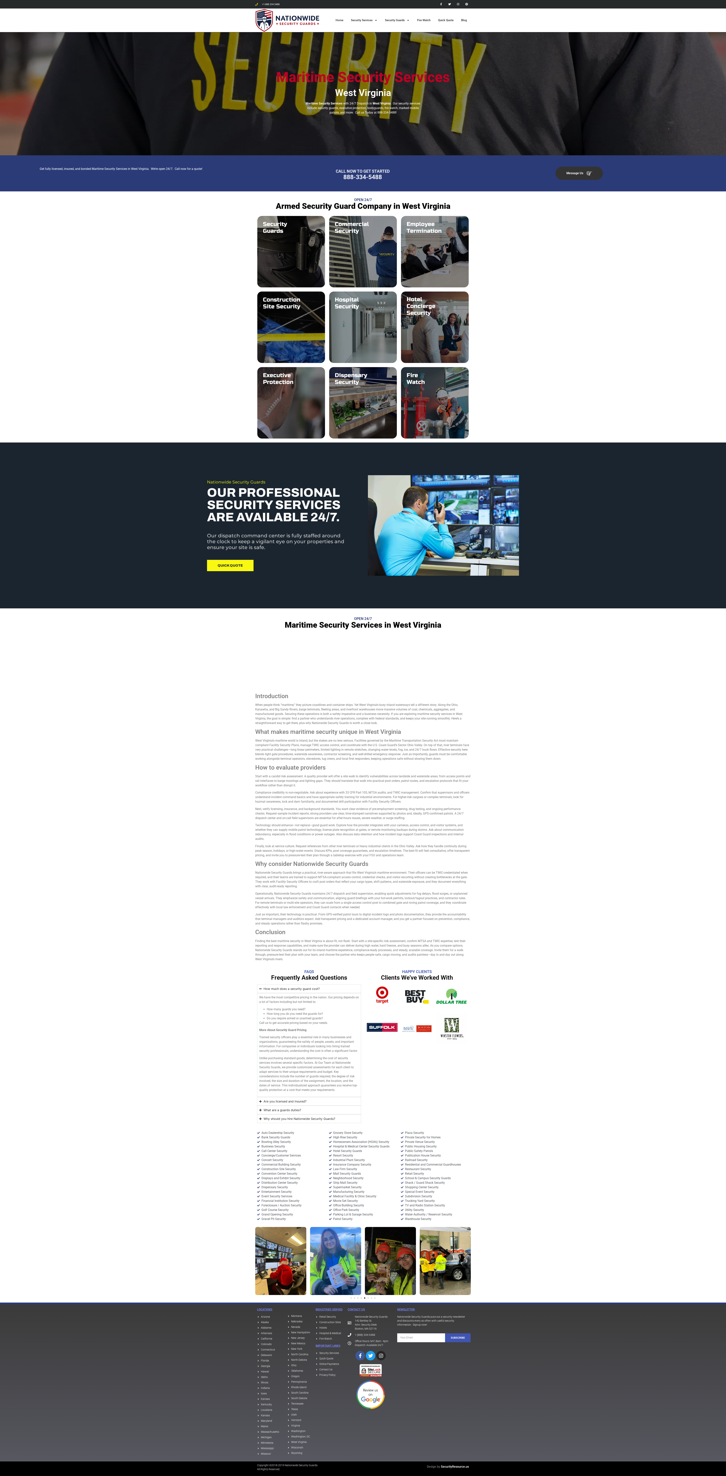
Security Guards (395, 20)
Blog (464, 20)
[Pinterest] (466, 4)
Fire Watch (423, 20)
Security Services (362, 20)
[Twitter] (449, 4)
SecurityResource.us (455, 1466)
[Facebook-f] (441, 4)
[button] (259, 1261)
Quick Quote (446, 20)
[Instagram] (458, 4)
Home (339, 20)
